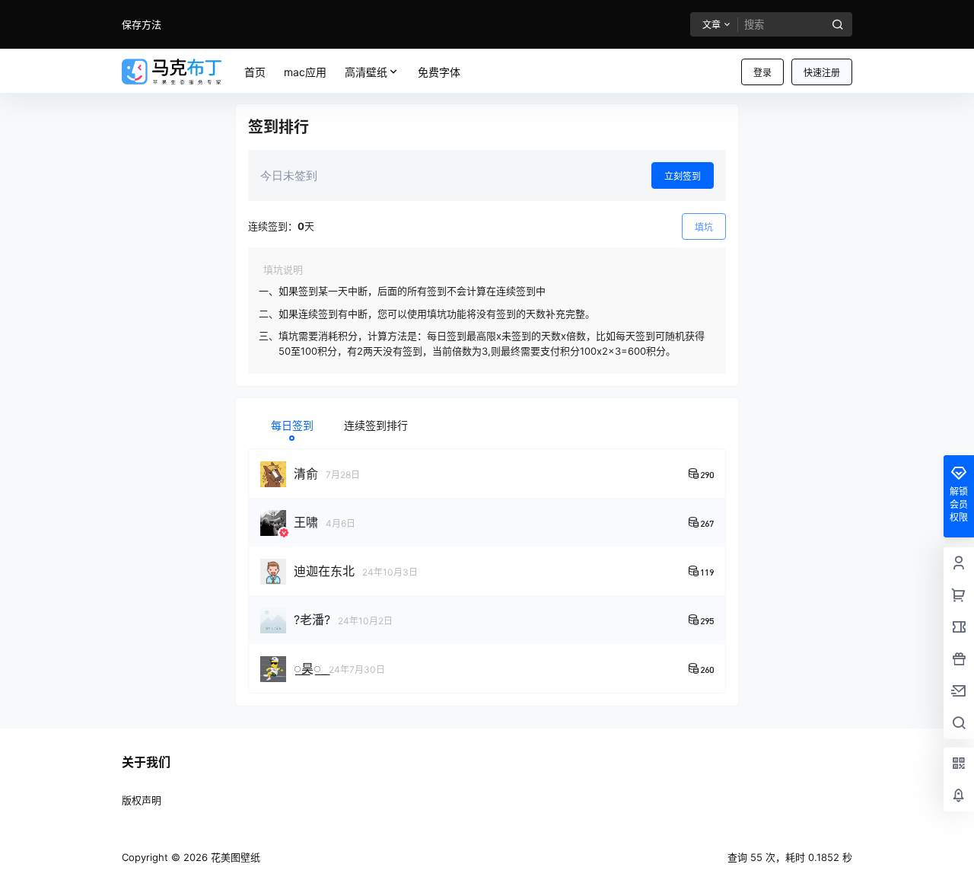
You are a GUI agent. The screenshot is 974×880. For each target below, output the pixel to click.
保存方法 (141, 24)
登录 (762, 72)
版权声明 (141, 800)
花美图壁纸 (234, 857)
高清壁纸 (366, 71)
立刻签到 (682, 176)
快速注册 (822, 72)
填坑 (704, 227)
